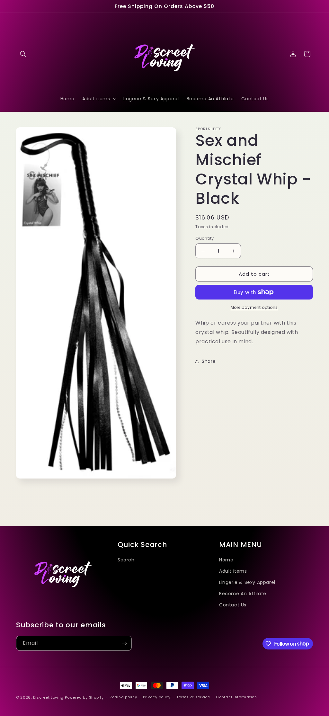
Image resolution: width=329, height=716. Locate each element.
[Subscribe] (124, 643)
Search (126, 560)
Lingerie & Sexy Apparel (247, 582)
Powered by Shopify (84, 697)
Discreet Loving (48, 697)
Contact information (236, 697)
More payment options (254, 307)
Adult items (233, 571)
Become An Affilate (242, 593)
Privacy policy (157, 697)
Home (226, 560)
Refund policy (123, 697)
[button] (23, 54)
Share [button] (209, 361)
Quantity (204, 238)
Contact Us (232, 605)
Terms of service (193, 697)
